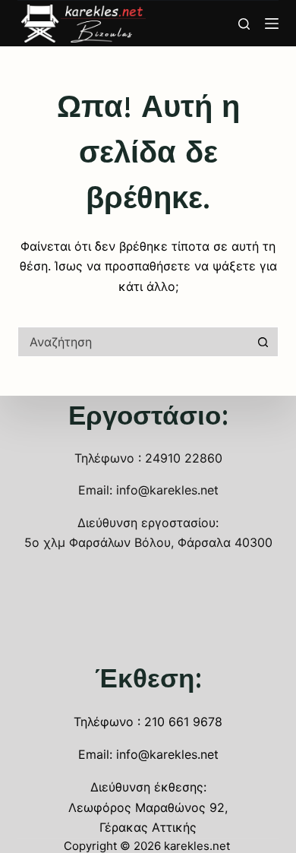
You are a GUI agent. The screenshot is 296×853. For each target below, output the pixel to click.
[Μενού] (272, 23)
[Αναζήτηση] (244, 24)
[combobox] (133, 342)
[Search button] (263, 341)
